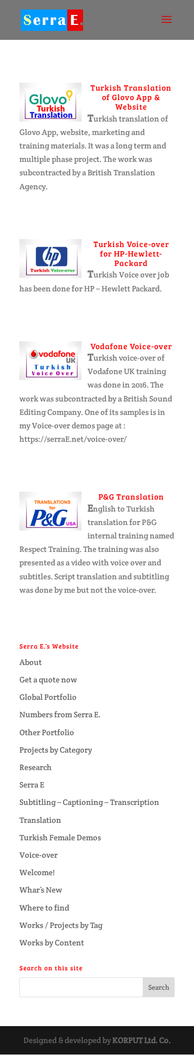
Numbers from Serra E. (59, 714)
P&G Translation (131, 496)
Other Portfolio (46, 732)
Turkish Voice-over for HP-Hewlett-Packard (131, 253)
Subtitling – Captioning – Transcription (89, 802)
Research (35, 767)
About (30, 662)
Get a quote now (48, 679)
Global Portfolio (48, 697)
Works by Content (51, 942)
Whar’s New (40, 890)
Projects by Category (55, 750)
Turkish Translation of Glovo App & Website (131, 97)
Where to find (44, 908)
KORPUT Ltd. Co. (141, 1040)
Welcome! (37, 872)
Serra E (31, 785)
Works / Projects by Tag (60, 925)
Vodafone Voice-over (131, 346)
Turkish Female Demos (60, 837)
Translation (40, 820)
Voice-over (38, 855)
